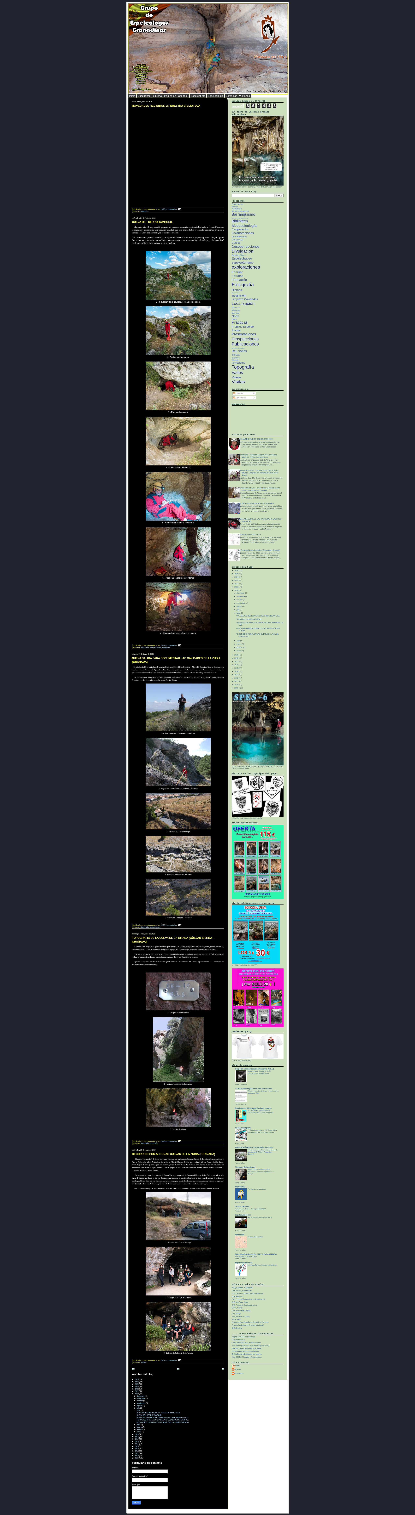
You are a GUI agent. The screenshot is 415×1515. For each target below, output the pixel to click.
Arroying (235, 206)
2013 (137, 1448)
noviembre (141, 1398)
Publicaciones (155, 927)
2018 (137, 1437)
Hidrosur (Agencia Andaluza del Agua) (246, 1348)
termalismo (238, 362)
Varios (237, 372)
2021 (137, 1391)
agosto (140, 1406)
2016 (137, 1441)
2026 (137, 1379)
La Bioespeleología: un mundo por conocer (253, 1089)
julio (138, 1408)
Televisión (235, 360)
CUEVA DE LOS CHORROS (249, 534)
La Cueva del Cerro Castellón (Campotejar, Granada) (259, 550)
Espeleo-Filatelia (239, 255)
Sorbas (236, 354)
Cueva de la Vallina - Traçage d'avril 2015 (250, 1209)
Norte (235, 316)
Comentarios (240, 398)
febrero (140, 1429)
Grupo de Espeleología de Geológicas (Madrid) (250, 1322)
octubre (140, 1401)
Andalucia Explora (243, 1128)
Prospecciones (155, 647)
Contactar (231, 96)
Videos (236, 377)
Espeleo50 (239, 1234)
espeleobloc (240, 1187)
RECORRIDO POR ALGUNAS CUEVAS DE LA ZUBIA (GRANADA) (173, 1154)
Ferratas (237, 275)
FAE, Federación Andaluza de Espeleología (248, 1299)
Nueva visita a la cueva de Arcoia (260, 1217)
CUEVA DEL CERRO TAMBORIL (152, 222)
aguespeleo (236, 1369)
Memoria (235, 313)
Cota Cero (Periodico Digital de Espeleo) (247, 1293)
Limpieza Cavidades (245, 299)
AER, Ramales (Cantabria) (242, 1288)
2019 (137, 1434)
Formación (239, 280)
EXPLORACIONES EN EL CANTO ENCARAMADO (256, 1254)
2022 (137, 1389)
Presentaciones (244, 334)
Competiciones (239, 236)
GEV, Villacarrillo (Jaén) (241, 1316)
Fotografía (145, 647)
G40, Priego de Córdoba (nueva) (244, 1305)
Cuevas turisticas (238, 1340)
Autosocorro (237, 209)
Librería (157, 96)
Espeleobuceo (242, 258)
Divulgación (242, 251)
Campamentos (240, 229)
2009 (137, 1458)
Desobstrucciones (246, 246)
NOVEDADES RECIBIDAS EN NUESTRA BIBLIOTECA (166, 105)
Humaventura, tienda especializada (245, 1351)
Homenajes (236, 293)
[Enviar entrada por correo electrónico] (179, 209)
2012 (137, 1451)
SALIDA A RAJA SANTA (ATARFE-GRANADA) (256, 503)
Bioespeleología (244, 225)
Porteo (234, 319)
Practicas (240, 322)
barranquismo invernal (240, 218)
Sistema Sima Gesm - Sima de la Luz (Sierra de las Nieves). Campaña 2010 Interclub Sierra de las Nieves (258, 472)
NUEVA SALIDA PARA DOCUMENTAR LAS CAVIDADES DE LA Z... (162, 1418)
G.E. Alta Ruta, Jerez (240, 1302)
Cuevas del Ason (242, 1206)
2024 (137, 1384)
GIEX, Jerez (236, 1319)
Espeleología (215, 96)
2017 (137, 1439)
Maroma (235, 307)
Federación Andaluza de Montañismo (246, 1343)
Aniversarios (237, 204)
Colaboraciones (243, 233)
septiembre (141, 1403)
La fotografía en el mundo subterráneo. (262, 1265)
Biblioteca (144, 211)
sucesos (236, 357)
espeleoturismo (243, 262)
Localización (243, 303)
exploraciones (246, 267)
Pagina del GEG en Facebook (243, 1337)
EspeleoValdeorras (243, 1215)
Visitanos (244, 96)
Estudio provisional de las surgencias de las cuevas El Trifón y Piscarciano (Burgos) (263, 1152)
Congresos (237, 239)
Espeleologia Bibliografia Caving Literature (253, 1108)
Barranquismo (243, 214)
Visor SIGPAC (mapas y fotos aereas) (247, 1357)
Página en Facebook (176, 96)
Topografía (166, 647)
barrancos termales (240, 211)
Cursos (236, 242)
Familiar (237, 272)
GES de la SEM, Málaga (241, 1311)
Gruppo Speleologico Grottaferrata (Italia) (248, 1325)
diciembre (141, 1396)
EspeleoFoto (198, 96)
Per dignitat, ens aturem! (257, 1189)
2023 (137, 1386)
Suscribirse (144, 96)
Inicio (132, 96)
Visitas (143, 1362)
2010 (137, 1456)
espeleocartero (237, 1373)
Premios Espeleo (243, 326)
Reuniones (239, 351)
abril (139, 1425)
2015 (137, 1444)
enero (139, 1432)
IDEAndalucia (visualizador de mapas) (247, 1354)
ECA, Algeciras (237, 1296)
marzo (139, 1427)
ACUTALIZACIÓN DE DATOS (246, 1256)
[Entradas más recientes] (133, 1369)
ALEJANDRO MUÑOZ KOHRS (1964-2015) (255, 439)
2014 (137, 1446)
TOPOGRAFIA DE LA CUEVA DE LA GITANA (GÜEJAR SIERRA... (162, 1420)
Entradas (239, 393)
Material (236, 310)
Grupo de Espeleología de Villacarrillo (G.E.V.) (254, 1069)
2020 (137, 1394)
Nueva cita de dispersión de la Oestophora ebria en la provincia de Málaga (261, 1172)
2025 (137, 1382)
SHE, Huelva (237, 1328)
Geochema (236, 1366)
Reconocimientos (238, 348)
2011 (137, 1453)
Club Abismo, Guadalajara (242, 1291)
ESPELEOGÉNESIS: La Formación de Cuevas (254, 1147)
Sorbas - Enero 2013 (255, 1237)
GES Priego (236, 1314)
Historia (237, 290)
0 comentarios (171, 209)
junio (139, 1410)
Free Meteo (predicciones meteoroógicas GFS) (250, 1345)
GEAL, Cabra (237, 1308)
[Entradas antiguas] (223, 1369)
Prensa (236, 330)
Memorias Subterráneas (245, 1167)
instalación (238, 295)
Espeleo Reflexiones (243, 1263)
